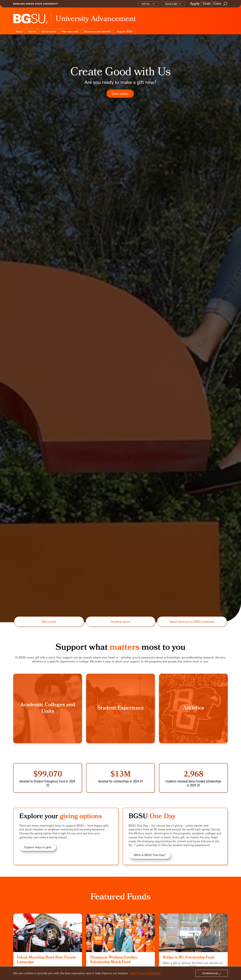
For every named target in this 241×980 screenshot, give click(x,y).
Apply (195, 3)
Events (32, 31)
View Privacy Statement (145, 973)
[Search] (225, 3)
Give (217, 3)
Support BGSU (125, 31)
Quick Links (171, 3)
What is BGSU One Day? (150, 855)
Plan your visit (70, 31)
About (19, 31)
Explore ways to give (37, 847)
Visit (207, 3)
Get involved (49, 31)
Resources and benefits (97, 31)
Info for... (146, 3)
